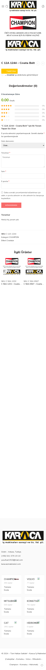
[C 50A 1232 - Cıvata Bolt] (11, 267)
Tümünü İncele (7, 588)
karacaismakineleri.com (11, 564)
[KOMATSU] (40, 601)
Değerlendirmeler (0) (23, 86)
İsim (3, 171)
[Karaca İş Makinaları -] (23, 6)
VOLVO (31, 579)
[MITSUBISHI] (17, 601)
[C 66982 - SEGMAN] (38, 63)
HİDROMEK (32, 622)
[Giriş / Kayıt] (43, 6)
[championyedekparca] (23, 35)
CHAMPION (14, 237)
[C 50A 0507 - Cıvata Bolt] (34, 267)
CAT (6, 622)
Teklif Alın (11, 71)
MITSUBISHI (9, 601)
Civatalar (10, 240)
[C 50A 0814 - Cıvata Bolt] (43, 63)
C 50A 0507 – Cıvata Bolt (34, 284)
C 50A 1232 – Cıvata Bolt (11, 284)
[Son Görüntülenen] (42, 665)
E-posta (5, 181)
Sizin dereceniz (7, 141)
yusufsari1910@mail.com (12, 560)
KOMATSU (32, 601)
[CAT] (17, 623)
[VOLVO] (40, 580)
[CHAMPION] (17, 579)
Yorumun (5, 153)
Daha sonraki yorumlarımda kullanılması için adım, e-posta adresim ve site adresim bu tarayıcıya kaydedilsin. (22, 195)
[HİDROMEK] (40, 623)
